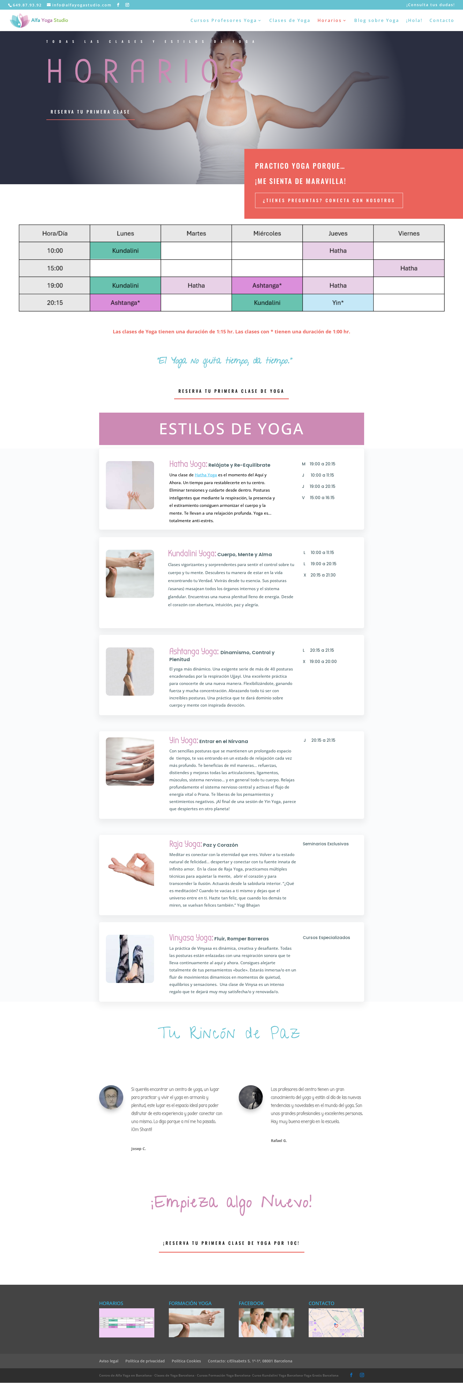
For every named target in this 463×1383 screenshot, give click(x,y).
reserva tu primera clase (90, 111)
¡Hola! (414, 20)
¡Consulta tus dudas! (430, 5)
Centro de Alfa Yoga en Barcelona (125, 1375)
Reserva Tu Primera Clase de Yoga (231, 391)
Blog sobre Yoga (376, 20)
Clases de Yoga (290, 20)
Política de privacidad (145, 1360)
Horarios (330, 20)
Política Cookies (186, 1360)
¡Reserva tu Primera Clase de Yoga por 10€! (231, 1243)
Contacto (442, 20)
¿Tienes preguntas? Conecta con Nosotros (329, 200)
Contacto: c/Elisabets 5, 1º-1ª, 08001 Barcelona (250, 1360)
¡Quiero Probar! (329, 618)
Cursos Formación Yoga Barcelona (223, 1375)
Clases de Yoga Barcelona (174, 1375)
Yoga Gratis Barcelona (321, 1375)
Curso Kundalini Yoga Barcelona (277, 1375)
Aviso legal (108, 1360)
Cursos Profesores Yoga (224, 20)
